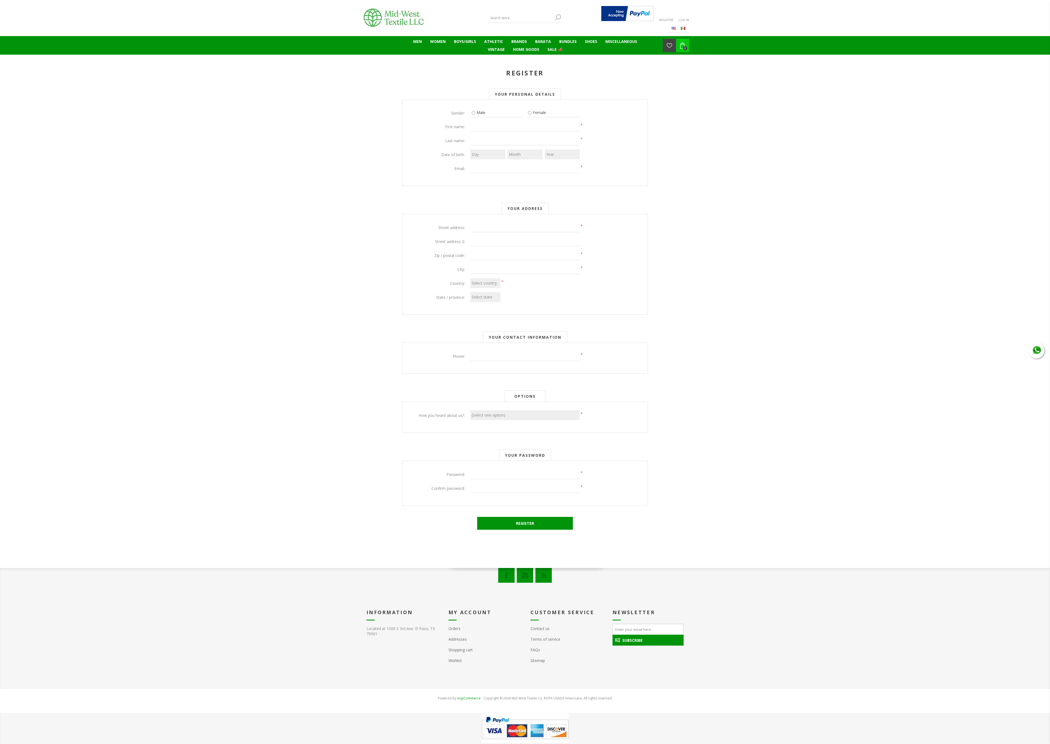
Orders (454, 628)
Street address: (451, 227)
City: (461, 269)
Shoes (591, 41)
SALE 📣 (554, 49)
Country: (457, 283)
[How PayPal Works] (627, 13)
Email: (459, 168)
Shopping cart (460, 649)
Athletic (493, 41)
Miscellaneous (621, 41)
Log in (684, 20)
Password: (456, 474)
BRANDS (519, 41)
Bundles (568, 41)
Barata (543, 41)
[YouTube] (525, 575)
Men (417, 41)
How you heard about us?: (442, 415)
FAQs (535, 649)
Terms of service (545, 639)
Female (539, 112)
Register (666, 20)
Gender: (458, 113)
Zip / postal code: (449, 255)
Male (481, 112)
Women (438, 41)
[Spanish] (683, 28)
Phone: (459, 356)
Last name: (455, 140)
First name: (455, 126)
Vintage (496, 49)
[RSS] (543, 575)
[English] (673, 28)
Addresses (457, 639)
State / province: (450, 297)
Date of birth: (453, 154)
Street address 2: (450, 241)
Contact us (540, 628)
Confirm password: (448, 488)
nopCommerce (469, 698)
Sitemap (537, 660)
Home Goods (526, 49)
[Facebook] (506, 575)
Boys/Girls (465, 41)
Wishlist (455, 660)
